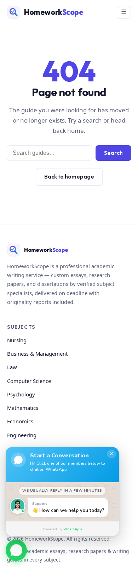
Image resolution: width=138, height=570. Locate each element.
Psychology (21, 394)
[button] (16, 551)
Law (12, 367)
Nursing (17, 340)
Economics (20, 421)
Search (113, 152)
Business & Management (37, 353)
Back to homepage (69, 176)
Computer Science (29, 380)
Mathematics (22, 407)
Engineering (21, 435)
